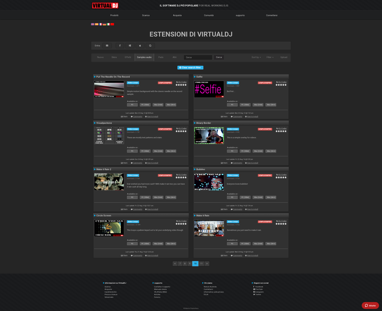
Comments (137, 117)
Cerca (219, 57)
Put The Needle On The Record (113, 76)
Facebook (258, 287)
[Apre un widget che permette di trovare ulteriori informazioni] (370, 306)
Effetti (128, 57)
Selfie (199, 76)
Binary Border (203, 123)
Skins (114, 57)
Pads (160, 57)
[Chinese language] (112, 24)
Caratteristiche (110, 292)
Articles (157, 294)
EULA (206, 294)
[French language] (100, 24)
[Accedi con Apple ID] (140, 45)
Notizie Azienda (210, 287)
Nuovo (100, 57)
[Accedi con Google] (150, 45)
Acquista (177, 15)
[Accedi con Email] (107, 45)
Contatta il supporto (162, 287)
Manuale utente (160, 289)
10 (195, 263)
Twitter (258, 294)
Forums (157, 297)
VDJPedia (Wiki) (160, 292)
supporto (240, 15)
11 (201, 263)
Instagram (259, 292)
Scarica (146, 15)
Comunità (209, 15)
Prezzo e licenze (111, 294)
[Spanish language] (96, 24)
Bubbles (200, 169)
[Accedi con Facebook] (120, 45)
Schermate (109, 297)
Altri (175, 57)
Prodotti (114, 15)
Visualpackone (104, 123)
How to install (152, 117)
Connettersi (271, 15)
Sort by (255, 57)
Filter (269, 57)
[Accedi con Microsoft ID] (129, 45)
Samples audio (144, 57)
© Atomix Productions (191, 308)
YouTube (258, 289)
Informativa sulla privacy (214, 292)
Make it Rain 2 (103, 169)
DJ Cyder (183, 82)
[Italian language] (108, 24)
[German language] (104, 24)
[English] (92, 24)
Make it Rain (202, 215)
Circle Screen (103, 215)
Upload (284, 57)
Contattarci (208, 289)
